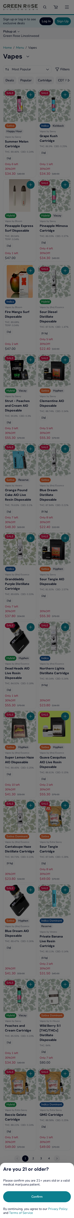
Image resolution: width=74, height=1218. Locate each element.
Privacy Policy (57, 1209)
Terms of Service (21, 1213)
